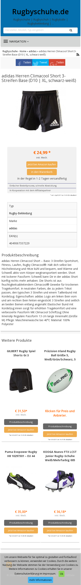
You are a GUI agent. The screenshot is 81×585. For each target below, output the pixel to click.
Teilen (27, 62)
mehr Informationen (40, 580)
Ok (61, 574)
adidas (33, 51)
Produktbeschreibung (21, 421)
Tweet (43, 62)
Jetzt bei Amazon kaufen (42, 164)
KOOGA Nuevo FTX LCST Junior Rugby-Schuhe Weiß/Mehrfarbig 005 (60, 456)
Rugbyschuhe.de (40, 12)
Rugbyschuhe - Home (14, 51)
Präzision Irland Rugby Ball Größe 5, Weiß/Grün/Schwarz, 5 (60, 355)
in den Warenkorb (41, 172)
